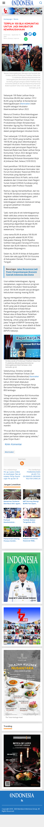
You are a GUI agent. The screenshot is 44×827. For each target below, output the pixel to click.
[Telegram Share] (34, 34)
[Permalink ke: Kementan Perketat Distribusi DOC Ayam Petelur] (12, 494)
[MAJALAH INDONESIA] (22, 2)
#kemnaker (9, 452)
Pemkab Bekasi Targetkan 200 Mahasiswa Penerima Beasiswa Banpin (31, 521)
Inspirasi (16, 38)
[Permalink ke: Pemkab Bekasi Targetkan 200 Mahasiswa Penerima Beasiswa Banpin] (31, 513)
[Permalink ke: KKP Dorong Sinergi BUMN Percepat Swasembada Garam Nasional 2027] (31, 494)
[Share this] (26, 34)
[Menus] (4, 3)
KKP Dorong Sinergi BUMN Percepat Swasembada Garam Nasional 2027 (31, 502)
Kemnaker (25, 103)
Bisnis (5, 38)
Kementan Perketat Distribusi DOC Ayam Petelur (12, 502)
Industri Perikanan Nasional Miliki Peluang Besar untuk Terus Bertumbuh (31, 540)
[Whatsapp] (26, 39)
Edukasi (10, 38)
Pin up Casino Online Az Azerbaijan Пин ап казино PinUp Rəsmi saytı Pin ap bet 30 (12, 474)
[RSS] (22, 463)
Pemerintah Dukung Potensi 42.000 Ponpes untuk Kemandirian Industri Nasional (12, 540)
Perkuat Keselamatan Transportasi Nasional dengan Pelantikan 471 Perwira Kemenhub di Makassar (12, 521)
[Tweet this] (30, 34)
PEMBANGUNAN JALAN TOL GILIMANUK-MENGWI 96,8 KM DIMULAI (31, 474)
